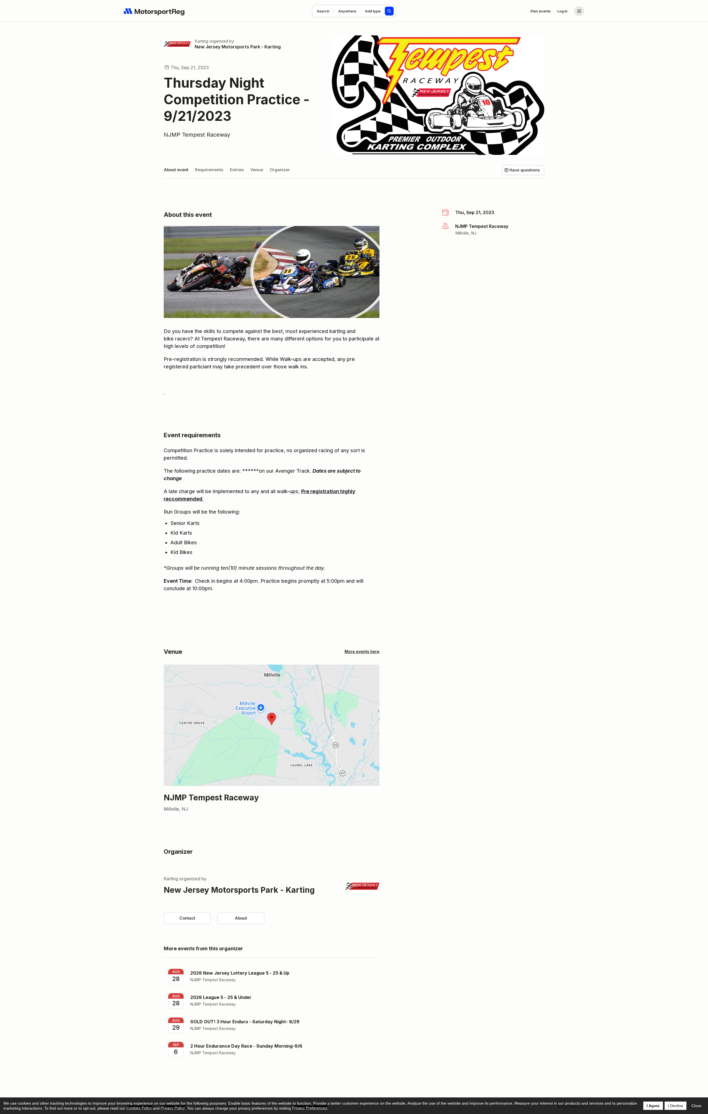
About (241, 918)
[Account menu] (579, 11)
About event (176, 169)
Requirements (209, 169)
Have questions (524, 170)
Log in (562, 11)
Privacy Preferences (309, 1108)
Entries (237, 169)
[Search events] (389, 11)
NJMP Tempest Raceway (197, 134)
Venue (256, 169)
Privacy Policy (173, 1108)
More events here (362, 651)
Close (696, 1105)
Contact (187, 918)
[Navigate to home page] (154, 11)
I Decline (675, 1105)
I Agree (653, 1105)
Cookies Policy (139, 1108)
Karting (201, 41)
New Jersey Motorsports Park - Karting (238, 47)
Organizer (280, 169)
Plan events (540, 11)
